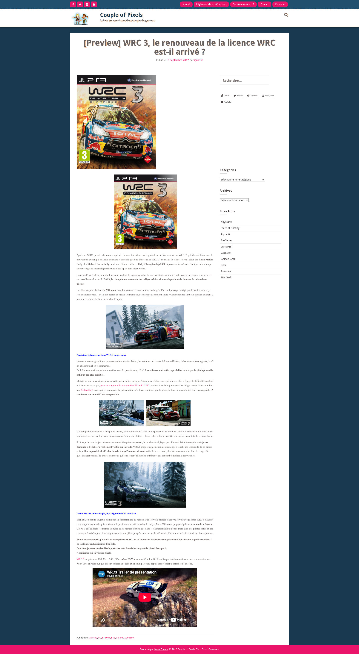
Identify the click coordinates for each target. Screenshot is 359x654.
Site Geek (226, 277)
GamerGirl (226, 246)
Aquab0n (226, 234)
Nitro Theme (161, 649)
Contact (264, 4)
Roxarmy (226, 271)
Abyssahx (226, 221)
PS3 (113, 637)
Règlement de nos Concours (211, 4)
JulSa (223, 265)
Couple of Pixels (121, 15)
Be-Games (226, 240)
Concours (280, 4)
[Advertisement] (250, 137)
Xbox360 (129, 637)
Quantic (198, 60)
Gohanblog (87, 390)
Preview (106, 637)
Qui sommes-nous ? (243, 4)
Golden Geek (228, 258)
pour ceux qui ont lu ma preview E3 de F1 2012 (125, 385)
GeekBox (226, 252)
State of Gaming (230, 228)
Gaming (93, 637)
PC (99, 637)
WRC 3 (80, 559)
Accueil (186, 4)
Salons (119, 637)
